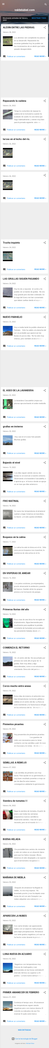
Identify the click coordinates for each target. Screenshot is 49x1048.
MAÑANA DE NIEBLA (14, 877)
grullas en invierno (13, 426)
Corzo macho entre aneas (17, 686)
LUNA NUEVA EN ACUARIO (17, 954)
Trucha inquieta (11, 242)
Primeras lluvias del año (16, 609)
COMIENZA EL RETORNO (16, 647)
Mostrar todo (39, 18)
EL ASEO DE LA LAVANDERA (18, 390)
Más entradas (24, 1030)
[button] (44, 28)
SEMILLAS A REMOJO (15, 762)
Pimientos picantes (13, 724)
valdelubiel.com (25, 10)
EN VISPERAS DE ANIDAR (16, 573)
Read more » (40, 56)
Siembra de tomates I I (15, 800)
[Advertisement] (24, 79)
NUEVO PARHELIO (12, 317)
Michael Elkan (30, 1043)
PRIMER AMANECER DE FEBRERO (21, 992)
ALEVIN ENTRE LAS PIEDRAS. (19, 27)
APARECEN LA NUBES (15, 915)
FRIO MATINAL (11, 501)
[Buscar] (45, 4)
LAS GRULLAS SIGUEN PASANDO (21, 278)
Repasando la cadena (14, 100)
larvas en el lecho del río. (16, 139)
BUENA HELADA (11, 839)
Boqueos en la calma (14, 537)
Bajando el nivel (11, 462)
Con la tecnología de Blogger (26, 1039)
